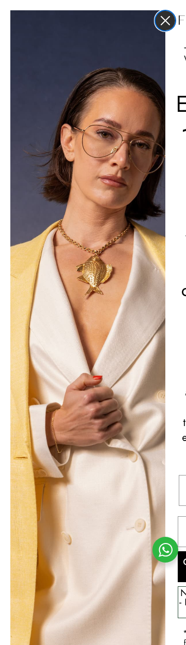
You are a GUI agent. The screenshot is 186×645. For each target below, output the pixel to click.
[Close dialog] (165, 20)
